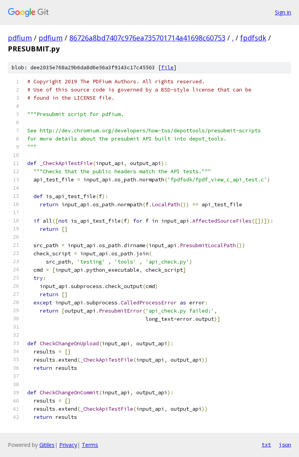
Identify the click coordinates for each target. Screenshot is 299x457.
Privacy (68, 444)
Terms (90, 444)
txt (266, 444)
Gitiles (47, 444)
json (285, 444)
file (167, 67)
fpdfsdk (253, 37)
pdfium (20, 37)
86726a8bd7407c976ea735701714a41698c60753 (147, 37)
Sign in (283, 12)
